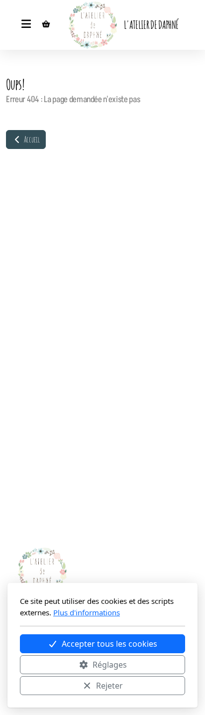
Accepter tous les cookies (109, 643)
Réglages (110, 664)
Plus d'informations (86, 612)
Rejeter (109, 685)
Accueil (30, 139)
